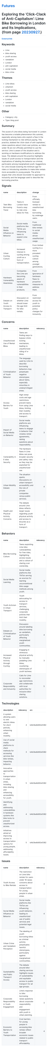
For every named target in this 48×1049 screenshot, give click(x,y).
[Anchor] (16, 44)
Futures (8, 6)
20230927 (30, 32)
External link (7, 39)
